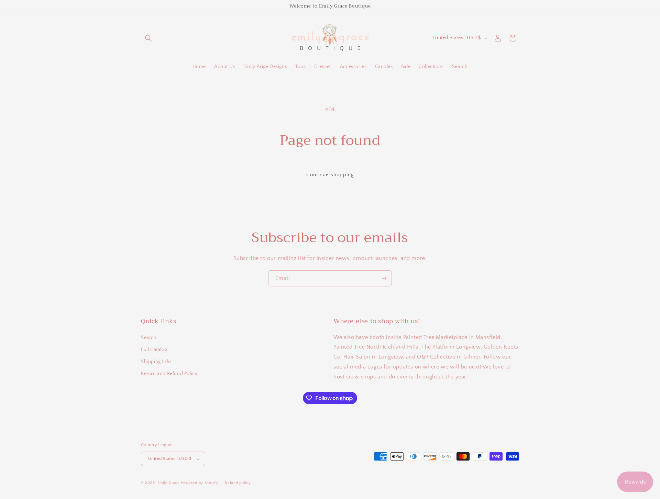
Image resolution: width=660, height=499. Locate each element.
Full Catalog (154, 349)
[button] (148, 38)
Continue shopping (330, 175)
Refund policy (238, 483)
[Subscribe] (384, 278)
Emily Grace (168, 483)
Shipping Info (156, 361)
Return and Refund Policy (169, 373)
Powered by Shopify (199, 483)
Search (149, 337)
